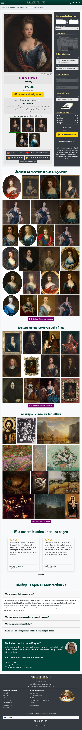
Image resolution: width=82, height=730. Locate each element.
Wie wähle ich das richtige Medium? (18, 624)
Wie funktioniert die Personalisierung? (19, 594)
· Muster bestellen (34, 705)
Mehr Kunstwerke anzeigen (41, 521)
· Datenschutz (7, 700)
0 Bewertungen (32, 161)
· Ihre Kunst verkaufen (36, 695)
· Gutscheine (33, 703)
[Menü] (2, 3)
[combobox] (67, 28)
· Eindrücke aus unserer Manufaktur (39, 700)
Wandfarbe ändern (16, 158)
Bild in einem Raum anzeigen (38, 158)
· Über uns (6, 707)
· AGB (4, 698)
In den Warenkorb (68, 135)
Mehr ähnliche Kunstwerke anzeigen (41, 319)
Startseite (4, 7)
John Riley (30, 7)
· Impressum (6, 695)
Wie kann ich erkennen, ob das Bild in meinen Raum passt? (27, 617)
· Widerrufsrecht (7, 703)
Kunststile (12, 7)
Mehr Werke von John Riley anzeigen (41, 405)
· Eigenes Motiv (34, 693)
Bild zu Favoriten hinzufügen (38, 153)
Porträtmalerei (21, 7)
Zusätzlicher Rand (60, 26)
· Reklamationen (7, 705)
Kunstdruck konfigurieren (29, 94)
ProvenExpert (16, 566)
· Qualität (32, 698)
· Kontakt (5, 693)
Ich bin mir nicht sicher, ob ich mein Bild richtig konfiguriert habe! (29, 631)
